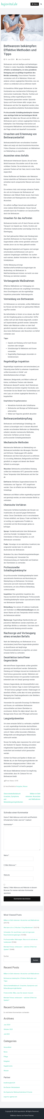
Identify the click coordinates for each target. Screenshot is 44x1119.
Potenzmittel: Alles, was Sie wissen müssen (18, 993)
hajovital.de (9, 4)
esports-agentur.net (10, 1097)
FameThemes (29, 1115)
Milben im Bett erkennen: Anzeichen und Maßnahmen (33, 796)
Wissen (25, 786)
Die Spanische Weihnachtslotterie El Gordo (18, 1092)
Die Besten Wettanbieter (12, 1087)
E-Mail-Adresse (10, 865)
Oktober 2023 (8, 1029)
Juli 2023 (7, 1034)
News (5, 1052)
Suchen (6, 956)
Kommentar (8, 825)
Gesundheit (7, 1047)
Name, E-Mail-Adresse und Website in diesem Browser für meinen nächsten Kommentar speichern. (20, 890)
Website (7, 875)
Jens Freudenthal (24, 59)
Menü (36, 4)
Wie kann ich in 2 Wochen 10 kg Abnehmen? (18, 927)
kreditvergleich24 (9, 1083)
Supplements (8, 1066)
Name (6, 855)
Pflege (6, 1057)
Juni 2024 (7, 1025)
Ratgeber (19, 786)
